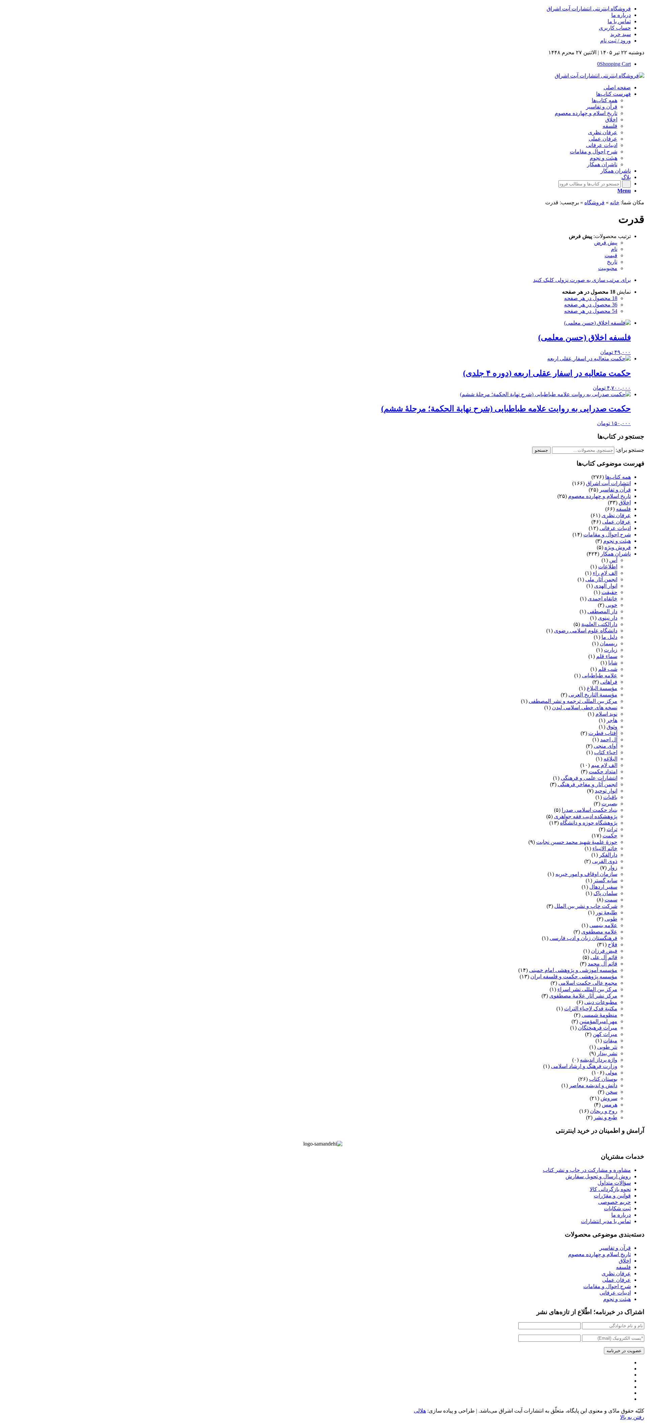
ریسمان (608, 643)
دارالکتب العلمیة (599, 624)
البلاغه (610, 759)
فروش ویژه (618, 547)
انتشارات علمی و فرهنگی (589, 778)
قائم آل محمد (602, 964)
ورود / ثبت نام (615, 40)
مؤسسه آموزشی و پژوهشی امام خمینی (573, 970)
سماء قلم (606, 656)
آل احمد (608, 739)
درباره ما (621, 15)
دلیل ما (609, 637)
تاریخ (612, 262)
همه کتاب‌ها (618, 477)
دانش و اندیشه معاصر (593, 1085)
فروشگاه (594, 202)
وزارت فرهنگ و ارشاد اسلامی (584, 1066)
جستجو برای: (630, 450)
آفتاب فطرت (602, 733)
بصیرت (609, 803)
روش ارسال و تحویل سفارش (598, 1176)
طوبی (611, 919)
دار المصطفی (602, 611)
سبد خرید (620, 34)
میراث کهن (605, 1034)
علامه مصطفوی (599, 932)
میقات (610, 1040)
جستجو (541, 450)
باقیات (610, 797)
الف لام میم (604, 765)
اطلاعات (607, 566)
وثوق (612, 727)
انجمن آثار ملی (601, 579)
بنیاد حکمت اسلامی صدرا (589, 810)
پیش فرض (605, 242)
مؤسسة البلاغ (602, 688)
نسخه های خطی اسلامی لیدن (584, 707)
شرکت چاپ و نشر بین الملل (585, 906)
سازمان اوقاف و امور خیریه (586, 874)
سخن (611, 1092)
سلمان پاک (605, 893)
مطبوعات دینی (600, 1002)
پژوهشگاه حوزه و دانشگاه (588, 823)
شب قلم (607, 669)
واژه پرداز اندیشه (598, 1060)
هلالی (420, 1411)
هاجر (612, 720)
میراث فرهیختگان (597, 1028)
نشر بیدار (607, 1053)
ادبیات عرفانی (615, 528)
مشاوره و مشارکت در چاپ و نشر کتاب (587, 1170)
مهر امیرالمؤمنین (598, 1021)
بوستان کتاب (603, 1079)
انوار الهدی (605, 586)
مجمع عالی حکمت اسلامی (587, 983)
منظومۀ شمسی (599, 1015)
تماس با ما (619, 21)
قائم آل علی (603, 957)
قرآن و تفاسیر (615, 490)
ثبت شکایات (617, 1208)
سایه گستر (605, 880)
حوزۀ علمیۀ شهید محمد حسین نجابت (576, 842)
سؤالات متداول (614, 1183)
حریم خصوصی (614, 1202)
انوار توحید (606, 791)
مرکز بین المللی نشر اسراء (587, 989)
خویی (611, 605)
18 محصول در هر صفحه (590, 298)
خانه (614, 202)
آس (613, 560)
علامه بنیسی (603, 925)
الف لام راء (605, 573)
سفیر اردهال (603, 887)
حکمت (610, 835)
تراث (612, 829)
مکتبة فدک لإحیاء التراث (590, 1008)
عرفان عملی (616, 522)
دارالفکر (608, 855)
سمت (611, 899)
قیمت (611, 255)
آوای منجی (605, 746)
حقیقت (609, 592)
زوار (612, 867)
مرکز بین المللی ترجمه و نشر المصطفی (573, 701)
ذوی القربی (604, 861)
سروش (608, 1098)
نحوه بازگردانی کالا (610, 1189)
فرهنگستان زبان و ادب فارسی (583, 938)
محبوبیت (607, 268)
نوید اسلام (606, 714)
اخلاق (625, 502)
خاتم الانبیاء (604, 848)
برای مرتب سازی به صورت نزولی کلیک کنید (582, 280)
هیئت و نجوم (617, 541)
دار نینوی (607, 618)
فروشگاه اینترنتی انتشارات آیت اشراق (589, 8)
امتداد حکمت (603, 771)
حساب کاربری (615, 28)
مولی (611, 1072)
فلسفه (623, 509)
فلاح (612, 944)
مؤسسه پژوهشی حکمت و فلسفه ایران (573, 976)
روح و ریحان (603, 1111)
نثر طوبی (607, 1047)
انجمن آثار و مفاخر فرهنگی (587, 784)
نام (614, 249)
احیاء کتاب (605, 752)
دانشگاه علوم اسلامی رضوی (585, 630)
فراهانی (608, 682)
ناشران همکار (615, 554)
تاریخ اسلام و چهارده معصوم (599, 496)
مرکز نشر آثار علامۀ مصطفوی (583, 996)
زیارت (610, 650)
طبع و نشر (605, 1117)
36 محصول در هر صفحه (590, 304)
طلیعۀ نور (606, 912)
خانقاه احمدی (602, 598)
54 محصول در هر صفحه (590, 311)
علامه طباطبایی (599, 675)
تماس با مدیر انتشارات (606, 1221)
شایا (612, 662)
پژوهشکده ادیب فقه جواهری (585, 816)
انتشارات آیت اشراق (608, 483)
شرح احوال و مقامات (607, 534)
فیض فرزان (604, 951)
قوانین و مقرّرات (612, 1195)
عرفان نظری (616, 515)
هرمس (609, 1104)
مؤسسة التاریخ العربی (592, 695)
